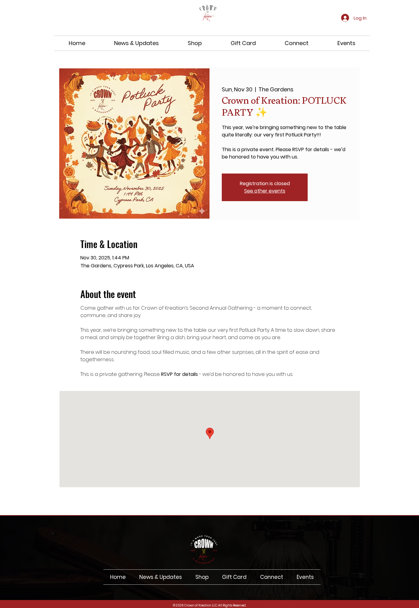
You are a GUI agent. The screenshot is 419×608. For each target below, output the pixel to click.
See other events (264, 190)
